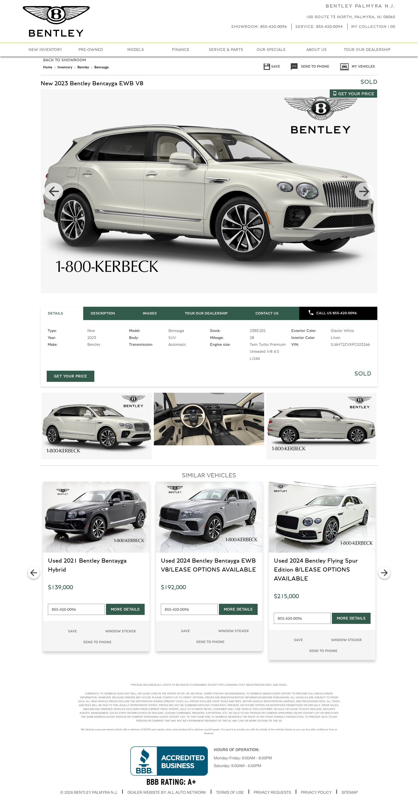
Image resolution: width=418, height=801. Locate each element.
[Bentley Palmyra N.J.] (56, 21)
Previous (53, 191)
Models (135, 50)
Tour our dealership (367, 50)
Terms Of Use (230, 792)
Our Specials (271, 50)
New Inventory (45, 50)
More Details (125, 609)
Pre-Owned (90, 50)
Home (47, 67)
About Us (316, 50)
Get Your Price (70, 376)
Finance (180, 50)
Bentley (83, 67)
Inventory (65, 67)
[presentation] (62, 313)
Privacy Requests (272, 792)
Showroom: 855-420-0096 (259, 27)
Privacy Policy (316, 792)
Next (364, 191)
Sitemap (350, 792)
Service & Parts (226, 50)
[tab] (62, 313)
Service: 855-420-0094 (319, 27)
